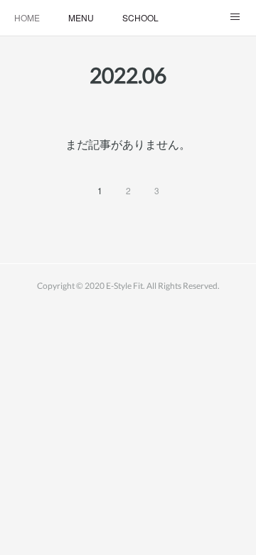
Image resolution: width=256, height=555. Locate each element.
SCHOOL (140, 17)
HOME (27, 17)
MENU (81, 17)
